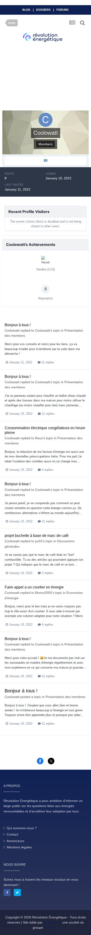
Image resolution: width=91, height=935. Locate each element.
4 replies (47, 469)
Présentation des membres (65, 697)
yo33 (38, 541)
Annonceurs (15, 841)
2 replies (47, 573)
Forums (62, 9)
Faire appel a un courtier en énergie (34, 587)
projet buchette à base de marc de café (37, 536)
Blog (26, 9)
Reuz (39, 438)
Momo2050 (43, 593)
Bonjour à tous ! (18, 325)
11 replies (47, 362)
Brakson (50, 927)
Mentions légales (19, 847)
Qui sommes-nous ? (22, 828)
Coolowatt (12, 330)
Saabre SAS (52, 922)
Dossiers (43, 9)
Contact (12, 834)
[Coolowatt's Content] (45, 160)
